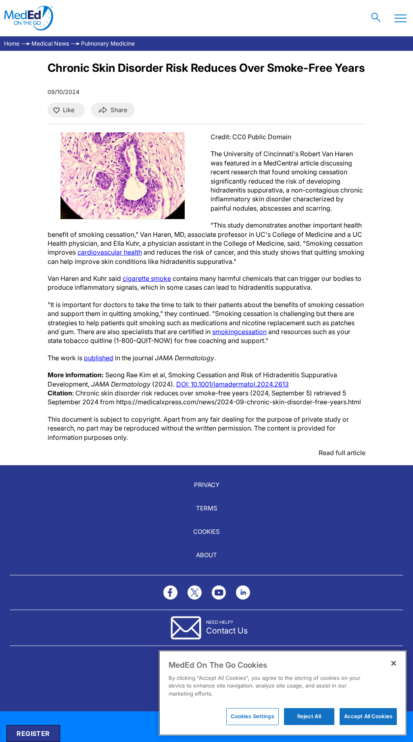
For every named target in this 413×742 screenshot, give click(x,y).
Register (33, 733)
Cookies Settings (252, 716)
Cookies (206, 531)
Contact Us (227, 630)
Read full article (342, 453)
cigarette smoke (147, 278)
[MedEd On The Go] (28, 18)
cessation (252, 332)
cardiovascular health (109, 252)
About (206, 555)
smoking (225, 332)
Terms (206, 508)
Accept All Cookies (368, 716)
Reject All (309, 716)
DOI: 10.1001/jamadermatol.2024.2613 (232, 384)
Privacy (206, 485)
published (98, 358)
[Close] (394, 663)
